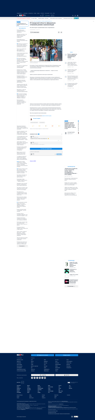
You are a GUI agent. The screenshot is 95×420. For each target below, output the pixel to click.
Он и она (56, 359)
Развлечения (57, 367)
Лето (45, 364)
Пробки (48, 15)
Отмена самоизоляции (34, 122)
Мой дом (45, 366)
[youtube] (45, 378)
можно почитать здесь (46, 115)
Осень (56, 361)
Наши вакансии (19, 366)
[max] (40, 378)
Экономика (68, 366)
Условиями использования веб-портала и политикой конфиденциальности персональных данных (62, 407)
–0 (61, 140)
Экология (68, 364)
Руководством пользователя (52, 406)
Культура (45, 362)
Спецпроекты (68, 367)
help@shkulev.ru (23, 409)
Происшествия (58, 364)
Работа (56, 366)
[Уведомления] (75, 15)
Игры (54, 13)
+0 (58, 140)
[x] (42, 378)
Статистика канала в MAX (21, 370)
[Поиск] (73, 15)
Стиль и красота (69, 361)
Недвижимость (19, 13)
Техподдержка (19, 367)
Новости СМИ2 (33, 160)
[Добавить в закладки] (59, 32)
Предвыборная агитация (21, 369)
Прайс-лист (19, 361)
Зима (45, 359)
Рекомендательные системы (52, 412)
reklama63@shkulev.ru (65, 401)
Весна (32, 362)
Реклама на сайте (20, 359)
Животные (33, 369)
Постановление (42, 122)
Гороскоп (42, 13)
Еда (31, 367)
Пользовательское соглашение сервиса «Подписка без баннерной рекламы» (59, 413)
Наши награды (19, 364)
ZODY (51, 13)
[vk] (35, 378)
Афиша (38, 13)
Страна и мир (68, 362)
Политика (57, 362)
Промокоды (25, 13)
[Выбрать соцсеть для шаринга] (61, 32)
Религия (56, 369)
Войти (33, 154)
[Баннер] (77, 18)
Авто (32, 359)
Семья (56, 370)
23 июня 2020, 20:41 (33, 29)
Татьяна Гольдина (36, 118)
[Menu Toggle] (17, 15)
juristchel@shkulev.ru (39, 408)
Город (32, 364)
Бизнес (32, 361)
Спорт (67, 359)
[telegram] (32, 378)
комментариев (35, 32)
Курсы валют (47, 13)
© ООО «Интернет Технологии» (21, 416)
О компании (19, 362)
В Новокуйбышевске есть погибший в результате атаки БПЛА (22, 24)
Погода (35, 13)
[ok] (37, 378)
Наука (45, 367)
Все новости (22, 28)
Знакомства (30, 13)
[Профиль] (77, 15)
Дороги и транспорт (34, 366)
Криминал (46, 361)
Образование (46, 370)
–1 (61, 146)
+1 (58, 146)
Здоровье (32, 370)
